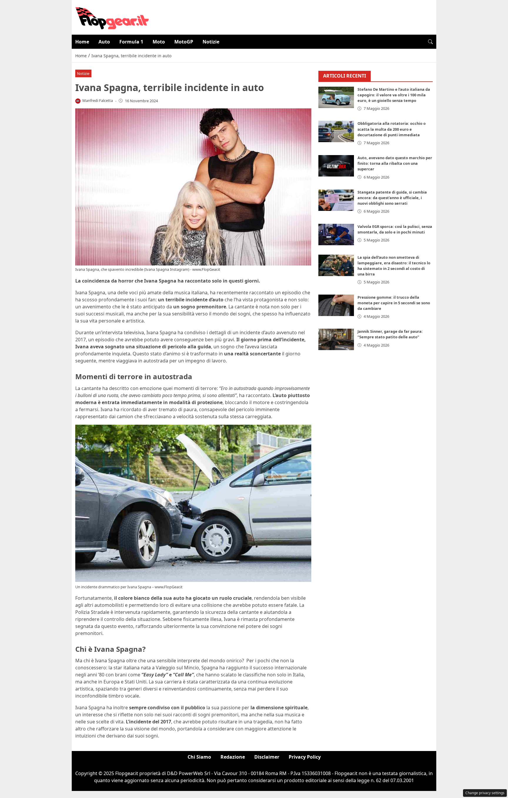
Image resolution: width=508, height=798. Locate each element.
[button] (430, 41)
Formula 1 (131, 41)
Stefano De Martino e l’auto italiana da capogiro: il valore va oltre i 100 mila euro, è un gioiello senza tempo (393, 95)
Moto (159, 41)
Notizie (211, 41)
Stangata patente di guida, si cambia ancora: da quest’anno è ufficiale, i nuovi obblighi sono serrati (392, 197)
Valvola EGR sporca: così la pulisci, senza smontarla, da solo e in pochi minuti (394, 229)
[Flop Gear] (112, 17)
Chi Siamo (199, 757)
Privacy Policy (305, 757)
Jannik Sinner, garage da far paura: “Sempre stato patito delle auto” (390, 334)
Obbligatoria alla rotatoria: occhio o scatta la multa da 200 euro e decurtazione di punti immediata (391, 129)
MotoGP (183, 41)
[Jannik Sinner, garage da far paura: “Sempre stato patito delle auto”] (336, 339)
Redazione (232, 757)
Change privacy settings (484, 792)
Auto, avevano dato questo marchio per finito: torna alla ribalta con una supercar (394, 163)
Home (82, 41)
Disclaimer (266, 757)
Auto (104, 41)
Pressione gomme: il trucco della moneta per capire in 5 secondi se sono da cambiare (393, 303)
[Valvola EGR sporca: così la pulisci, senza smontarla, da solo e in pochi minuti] (336, 234)
